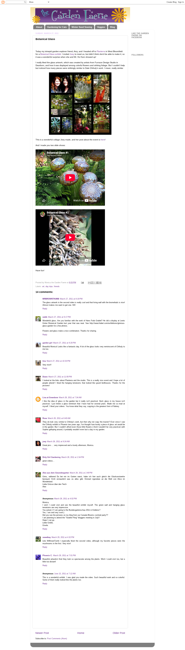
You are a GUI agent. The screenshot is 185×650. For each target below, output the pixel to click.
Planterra (101, 51)
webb (44, 317)
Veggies (101, 27)
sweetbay (46, 537)
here (103, 139)
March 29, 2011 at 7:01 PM (64, 556)
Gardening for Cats (57, 27)
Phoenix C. (47, 556)
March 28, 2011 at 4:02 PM (65, 499)
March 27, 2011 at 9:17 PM (59, 317)
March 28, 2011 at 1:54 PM (72, 457)
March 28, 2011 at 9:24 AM (58, 442)
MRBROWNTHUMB (50, 299)
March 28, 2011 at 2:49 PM (81, 473)
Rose (44, 418)
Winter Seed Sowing (82, 27)
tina (44, 361)
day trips (49, 286)
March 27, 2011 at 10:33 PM (58, 361)
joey (44, 442)
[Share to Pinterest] (100, 282)
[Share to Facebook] (97, 282)
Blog (112, 27)
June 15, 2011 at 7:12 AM (65, 574)
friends (57, 286)
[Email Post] (82, 283)
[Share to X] (94, 282)
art (43, 286)
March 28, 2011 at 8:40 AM (59, 418)
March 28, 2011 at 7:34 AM (70, 398)
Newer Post (42, 633)
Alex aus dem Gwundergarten (55, 473)
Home (80, 633)
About (39, 27)
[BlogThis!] (92, 282)
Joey (72, 54)
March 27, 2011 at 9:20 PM (64, 343)
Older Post (119, 633)
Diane (45, 377)
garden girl (47, 343)
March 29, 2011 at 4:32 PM (63, 537)
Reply (44, 309)
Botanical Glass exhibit (50, 54)
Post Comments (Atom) (57, 639)
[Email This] (89, 282)
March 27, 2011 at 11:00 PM (60, 377)
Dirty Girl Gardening (51, 457)
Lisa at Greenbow (50, 398)
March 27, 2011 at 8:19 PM (71, 299)
